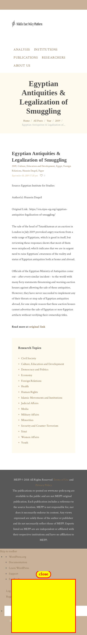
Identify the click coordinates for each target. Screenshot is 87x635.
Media (25, 409)
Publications (26, 57)
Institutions (46, 49)
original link (37, 327)
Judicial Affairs (29, 403)
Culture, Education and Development (36, 166)
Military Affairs (30, 415)
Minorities (27, 420)
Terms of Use (61, 480)
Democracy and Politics (34, 369)
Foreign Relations (31, 381)
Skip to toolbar (8, 551)
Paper (41, 170)
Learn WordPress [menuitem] (19, 568)
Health (25, 386)
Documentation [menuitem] (18, 562)
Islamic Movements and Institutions (41, 398)
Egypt (59, 166)
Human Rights (29, 392)
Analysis (22, 49)
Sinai (24, 431)
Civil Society (28, 358)
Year (49, 121)
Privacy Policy (43, 485)
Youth (24, 443)
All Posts (38, 121)
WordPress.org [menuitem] (17, 557)
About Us (22, 65)
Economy (26, 375)
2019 (57, 121)
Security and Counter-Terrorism (39, 426)
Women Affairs (30, 437)
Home (26, 121)
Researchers (53, 57)
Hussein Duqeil (29, 170)
